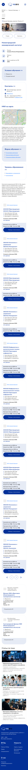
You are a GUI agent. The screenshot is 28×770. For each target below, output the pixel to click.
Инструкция (17, 753)
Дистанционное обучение (18, 750)
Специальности (5, 751)
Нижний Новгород (13, 10)
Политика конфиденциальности (6, 762)
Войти (25, 4)
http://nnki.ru (10, 93)
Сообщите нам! (18, 97)
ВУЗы (3, 743)
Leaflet (24, 124)
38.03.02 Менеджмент (10, 509)
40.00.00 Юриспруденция (11, 209)
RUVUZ (3, 10)
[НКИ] (14, 117)
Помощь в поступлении (14, 230)
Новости (17, 743)
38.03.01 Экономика (9, 548)
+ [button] (3, 111)
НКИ (3, 11)
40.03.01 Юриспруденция (11, 432)
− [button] (3, 113)
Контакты (3, 765)
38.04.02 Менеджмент (10, 246)
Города (3, 749)
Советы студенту (18, 747)
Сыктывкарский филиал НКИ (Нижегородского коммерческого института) (12, 625)
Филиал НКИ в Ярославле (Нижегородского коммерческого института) (11, 594)
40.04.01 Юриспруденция (11, 211)
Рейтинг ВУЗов (5, 747)
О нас (3, 758)
